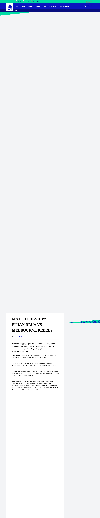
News (15, 10)
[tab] (17, 6)
